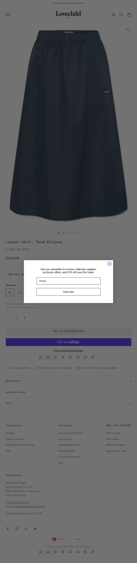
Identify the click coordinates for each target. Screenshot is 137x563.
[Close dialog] (109, 264)
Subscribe (68, 291)
